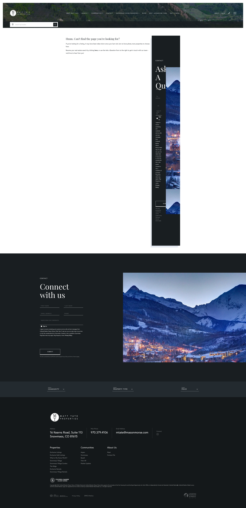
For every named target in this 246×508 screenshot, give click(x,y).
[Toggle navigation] (235, 13)
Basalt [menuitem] (83, 458)
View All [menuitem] (83, 461)
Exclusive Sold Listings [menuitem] (57, 455)
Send (166, 204)
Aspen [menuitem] (83, 452)
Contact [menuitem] (109, 13)
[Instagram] (158, 434)
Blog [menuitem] (144, 13)
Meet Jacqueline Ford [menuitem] (158, 13)
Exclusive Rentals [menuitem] (55, 469)
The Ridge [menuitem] (53, 466)
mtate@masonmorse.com (132, 432)
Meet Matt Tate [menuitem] (72, 13)
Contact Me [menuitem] (111, 455)
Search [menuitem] (84, 13)
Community (53, 389)
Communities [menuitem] (96, 13)
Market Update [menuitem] (86, 463)
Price (184, 389)
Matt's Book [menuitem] (175, 13)
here (96, 50)
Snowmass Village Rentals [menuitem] (58, 472)
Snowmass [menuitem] (84, 455)
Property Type (120, 389)
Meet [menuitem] (109, 452)
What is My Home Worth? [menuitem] (58, 458)
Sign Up (216, 13)
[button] (55, 24)
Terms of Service (73, 356)
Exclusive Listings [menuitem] (56, 452)
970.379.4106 (99, 432)
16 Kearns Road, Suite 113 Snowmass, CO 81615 (66, 434)
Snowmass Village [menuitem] (56, 461)
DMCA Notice (88, 496)
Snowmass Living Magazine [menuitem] (127, 13)
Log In (223, 13)
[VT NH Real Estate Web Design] (190, 495)
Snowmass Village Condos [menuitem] (58, 463)
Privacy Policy (68, 335)
